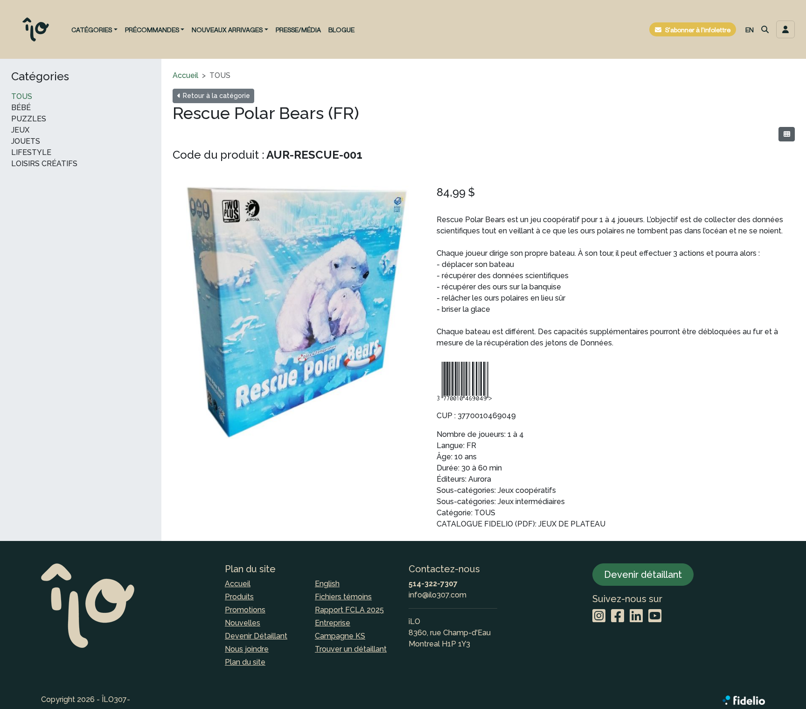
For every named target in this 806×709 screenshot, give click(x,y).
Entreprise (332, 622)
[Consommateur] (786, 134)
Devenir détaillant (643, 574)
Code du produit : (218, 154)
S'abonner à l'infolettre (697, 30)
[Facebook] (617, 616)
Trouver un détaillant (351, 649)
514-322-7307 (433, 583)
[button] (764, 29)
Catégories (40, 76)
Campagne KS (340, 636)
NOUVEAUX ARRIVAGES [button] (227, 30)
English (327, 583)
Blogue (341, 30)
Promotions (245, 609)
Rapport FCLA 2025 (349, 609)
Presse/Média (298, 30)
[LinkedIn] (636, 616)
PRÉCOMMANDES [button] (152, 30)
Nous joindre (247, 649)
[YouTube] (654, 616)
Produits (239, 596)
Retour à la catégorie (215, 95)
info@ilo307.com (437, 594)
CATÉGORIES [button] (91, 30)
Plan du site (245, 662)
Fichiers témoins (343, 596)
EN (749, 30)
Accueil (185, 75)
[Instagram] (598, 616)
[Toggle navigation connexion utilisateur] (785, 29)
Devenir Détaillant (256, 636)
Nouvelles (242, 622)
